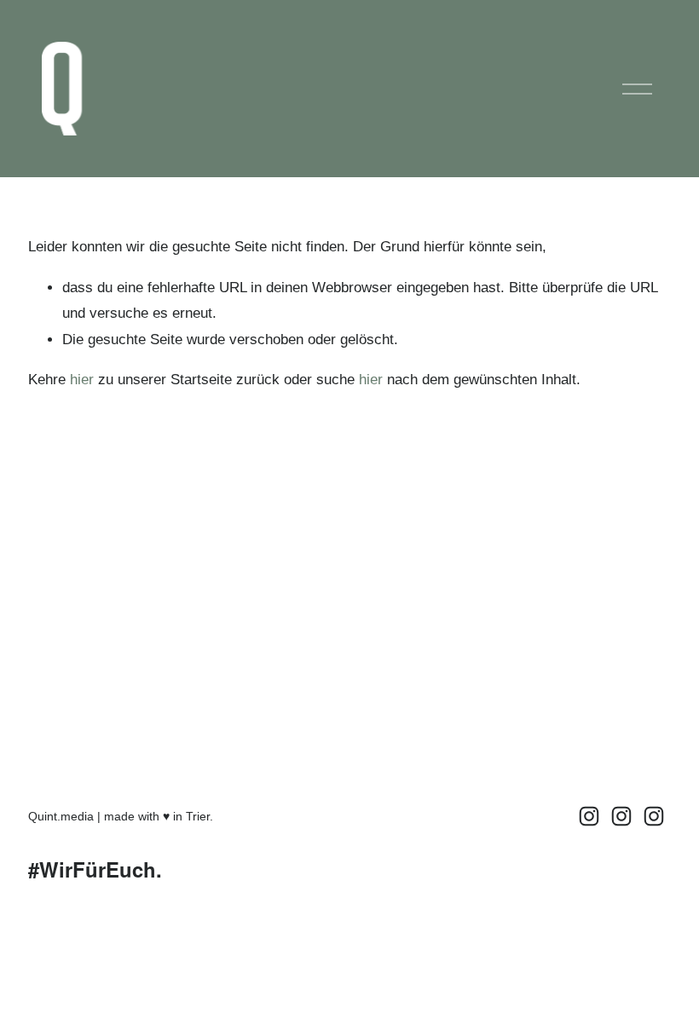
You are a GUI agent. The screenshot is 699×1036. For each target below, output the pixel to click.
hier (82, 379)
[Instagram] (589, 816)
